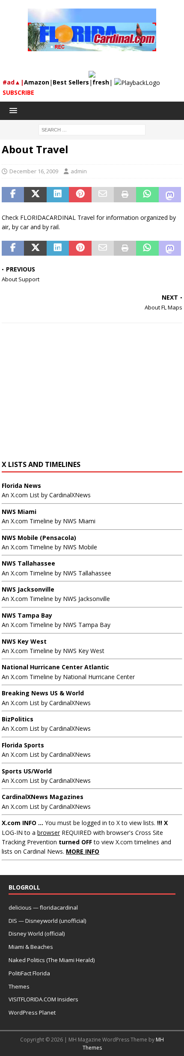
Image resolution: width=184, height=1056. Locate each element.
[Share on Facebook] (13, 194)
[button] (11, 110)
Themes (19, 986)
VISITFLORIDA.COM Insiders (43, 999)
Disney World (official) (37, 933)
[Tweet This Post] (35, 194)
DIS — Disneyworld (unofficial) (47, 921)
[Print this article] (125, 194)
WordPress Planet (32, 1012)
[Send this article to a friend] (103, 194)
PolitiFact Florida (29, 973)
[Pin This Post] (80, 194)
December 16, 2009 (33, 171)
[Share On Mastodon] (170, 194)
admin (79, 171)
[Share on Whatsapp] (147, 194)
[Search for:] (92, 129)
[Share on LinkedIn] (58, 194)
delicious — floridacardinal (43, 907)
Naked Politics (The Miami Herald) (52, 960)
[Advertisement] (92, 395)
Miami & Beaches (31, 947)
